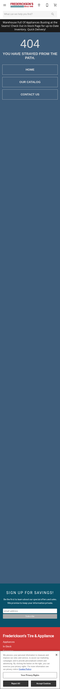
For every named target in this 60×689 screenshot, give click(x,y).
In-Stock (7, 646)
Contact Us (30, 94)
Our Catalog (30, 82)
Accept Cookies (43, 683)
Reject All (15, 683)
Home (30, 69)
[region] (30, 670)
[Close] (56, 655)
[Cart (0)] (55, 5)
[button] (4, 5)
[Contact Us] (47, 5)
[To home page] (22, 5)
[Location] (39, 5)
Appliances (9, 642)
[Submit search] (53, 14)
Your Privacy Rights (30, 675)
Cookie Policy (25, 669)
